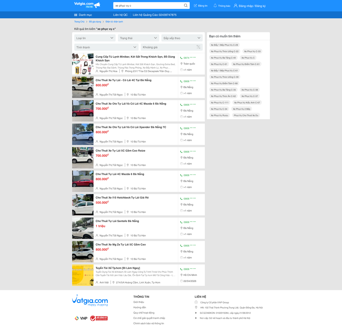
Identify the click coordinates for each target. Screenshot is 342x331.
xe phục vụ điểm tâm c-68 (224, 83)
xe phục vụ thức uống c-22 (225, 51)
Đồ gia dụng (95, 21)
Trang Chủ (79, 21)
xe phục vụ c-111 (220, 102)
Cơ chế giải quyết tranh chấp (149, 318)
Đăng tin (203, 5)
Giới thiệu (138, 302)
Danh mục (85, 14)
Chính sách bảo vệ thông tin (148, 323)
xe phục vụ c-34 (219, 108)
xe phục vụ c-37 (250, 95)
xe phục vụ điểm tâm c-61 (246, 63)
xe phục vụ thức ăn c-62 (223, 95)
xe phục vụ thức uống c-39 (225, 76)
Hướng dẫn (139, 307)
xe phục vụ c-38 (250, 89)
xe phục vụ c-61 (219, 63)
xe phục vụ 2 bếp (241, 108)
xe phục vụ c (248, 57)
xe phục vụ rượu (219, 115)
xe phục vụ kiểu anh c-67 (247, 102)
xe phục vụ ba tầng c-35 (223, 89)
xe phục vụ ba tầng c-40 (223, 57)
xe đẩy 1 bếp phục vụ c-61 (224, 70)
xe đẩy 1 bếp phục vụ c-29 (224, 44)
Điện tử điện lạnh (114, 21)
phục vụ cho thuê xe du (246, 115)
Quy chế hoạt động (143, 312)
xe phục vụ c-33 (252, 51)
